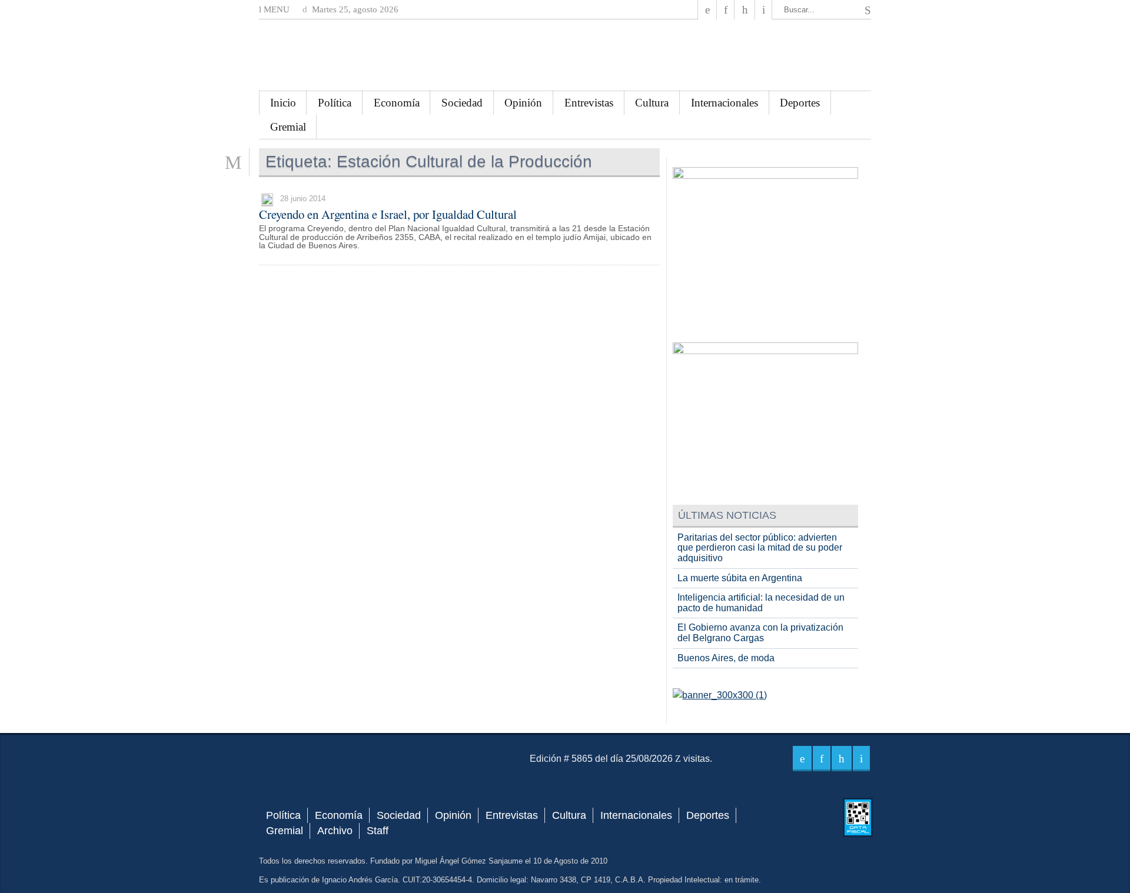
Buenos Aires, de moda (726, 658)
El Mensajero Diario (565, 55)
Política (334, 102)
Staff (377, 831)
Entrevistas (588, 102)
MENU (275, 9)
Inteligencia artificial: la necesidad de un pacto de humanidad (761, 602)
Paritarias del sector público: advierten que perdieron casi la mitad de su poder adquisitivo (759, 547)
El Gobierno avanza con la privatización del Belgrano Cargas (760, 632)
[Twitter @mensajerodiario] (725, 9)
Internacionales (724, 102)
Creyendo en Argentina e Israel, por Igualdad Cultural (388, 214)
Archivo (335, 831)
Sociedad (462, 102)
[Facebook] (707, 9)
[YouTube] (744, 9)
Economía (397, 102)
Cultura (652, 102)
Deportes (800, 102)
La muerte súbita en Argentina (739, 578)
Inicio (283, 102)
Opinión (523, 102)
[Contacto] (763, 9)
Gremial (288, 127)
